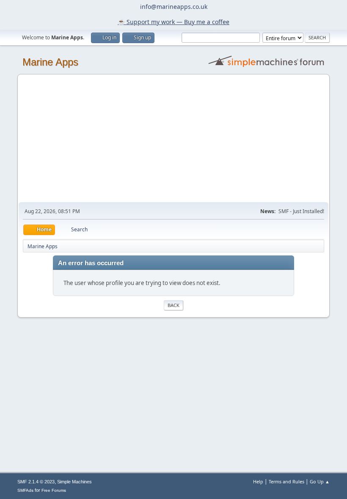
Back (173, 305)
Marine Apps (50, 62)
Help (258, 481)
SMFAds (25, 490)
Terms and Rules (286, 481)
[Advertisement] (173, 139)
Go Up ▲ (320, 481)
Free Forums (53, 490)
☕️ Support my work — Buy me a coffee (173, 22)
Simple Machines (74, 481)
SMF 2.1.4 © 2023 (36, 481)
